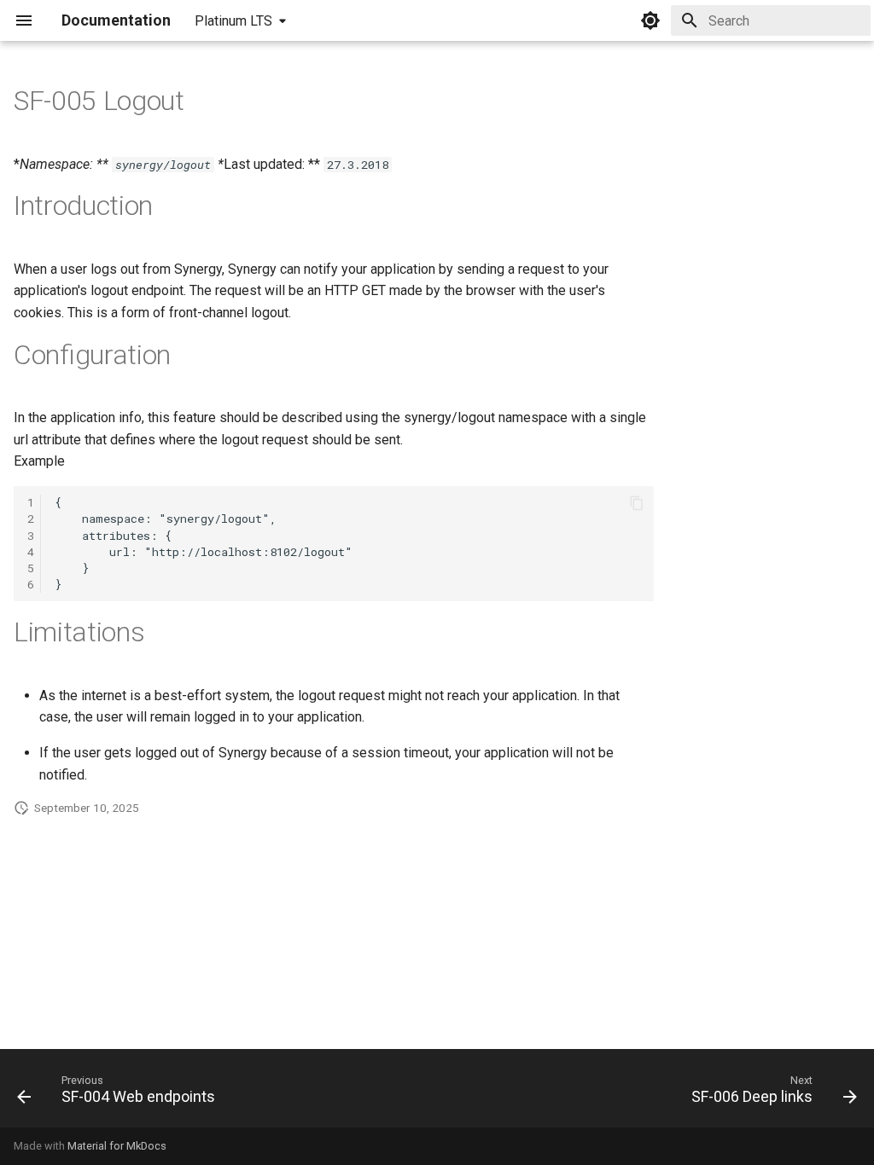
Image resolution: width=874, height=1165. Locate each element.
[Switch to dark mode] (650, 20)
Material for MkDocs (116, 1145)
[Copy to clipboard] (636, 503)
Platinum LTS (233, 21)
